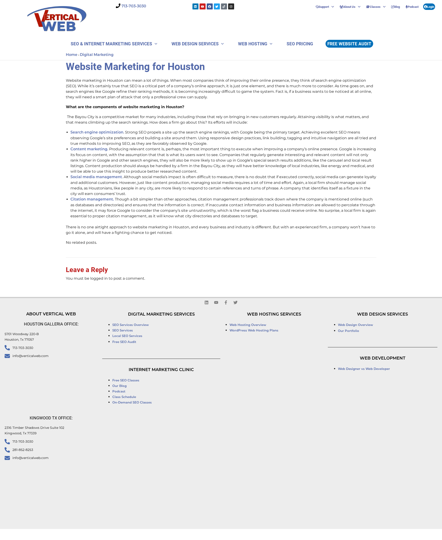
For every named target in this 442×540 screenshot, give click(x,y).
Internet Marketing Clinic (161, 370)
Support (324, 7)
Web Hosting (252, 43)
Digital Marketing (96, 55)
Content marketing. (89, 149)
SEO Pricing (300, 43)
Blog (397, 7)
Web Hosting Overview (248, 325)
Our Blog (119, 386)
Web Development (382, 359)
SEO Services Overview (130, 325)
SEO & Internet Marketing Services (111, 43)
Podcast (413, 7)
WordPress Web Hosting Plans (254, 330)
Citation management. (92, 199)
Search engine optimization (96, 132)
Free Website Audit (349, 43)
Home (71, 55)
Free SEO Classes (125, 380)
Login (430, 7)
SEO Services (123, 330)
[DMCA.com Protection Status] (282, 535)
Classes (375, 7)
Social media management (96, 177)
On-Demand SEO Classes (132, 402)
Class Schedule (124, 397)
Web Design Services (195, 43)
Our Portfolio (348, 331)
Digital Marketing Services (161, 315)
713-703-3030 (134, 6)
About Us (349, 7)
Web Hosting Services (274, 315)
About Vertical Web (51, 314)
